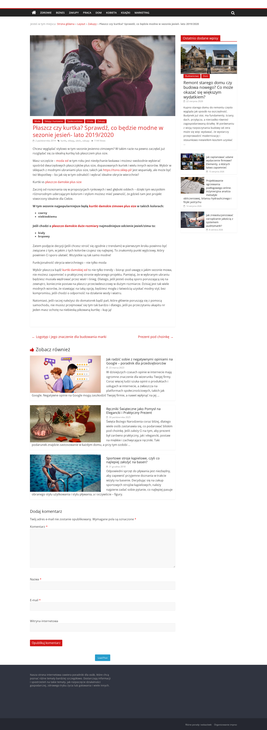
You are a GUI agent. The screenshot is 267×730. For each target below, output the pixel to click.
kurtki (63, 140)
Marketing (142, 12)
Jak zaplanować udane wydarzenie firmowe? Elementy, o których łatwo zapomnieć (219, 162)
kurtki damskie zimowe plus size (112, 206)
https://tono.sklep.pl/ (117, 170)
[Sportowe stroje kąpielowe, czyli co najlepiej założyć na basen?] (65, 457)
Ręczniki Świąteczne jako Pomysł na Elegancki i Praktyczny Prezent (133, 411)
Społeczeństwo (74, 121)
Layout (81, 24)
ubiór (78, 140)
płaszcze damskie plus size (63, 182)
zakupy (85, 140)
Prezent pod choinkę (155, 336)
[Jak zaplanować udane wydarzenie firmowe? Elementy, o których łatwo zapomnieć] (192, 155)
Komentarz (39, 527)
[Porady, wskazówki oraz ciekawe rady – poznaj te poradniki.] (34, 13)
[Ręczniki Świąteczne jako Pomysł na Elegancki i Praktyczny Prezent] (65, 407)
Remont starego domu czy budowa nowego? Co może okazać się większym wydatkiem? (208, 90)
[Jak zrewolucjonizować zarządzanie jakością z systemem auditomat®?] (192, 213)
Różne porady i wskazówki (198, 724)
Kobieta (111, 12)
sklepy (71, 140)
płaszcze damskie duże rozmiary (75, 226)
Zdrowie (46, 12)
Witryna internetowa (44, 621)
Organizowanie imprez (225, 724)
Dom (99, 12)
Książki (125, 12)
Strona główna (65, 24)
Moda (37, 121)
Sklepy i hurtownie (54, 121)
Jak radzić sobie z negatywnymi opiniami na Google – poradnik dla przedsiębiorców (139, 361)
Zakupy (74, 12)
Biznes (60, 12)
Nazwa (35, 579)
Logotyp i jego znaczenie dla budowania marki (69, 336)
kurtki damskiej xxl (74, 270)
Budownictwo (192, 76)
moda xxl (62, 161)
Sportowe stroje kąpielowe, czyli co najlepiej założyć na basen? (133, 460)
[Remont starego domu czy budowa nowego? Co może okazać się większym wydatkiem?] (209, 46)
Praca (87, 12)
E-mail (35, 600)
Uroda (90, 121)
